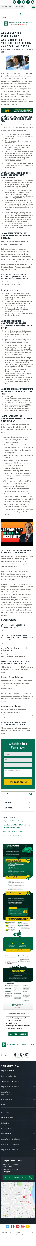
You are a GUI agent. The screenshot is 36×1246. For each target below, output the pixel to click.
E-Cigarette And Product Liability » (13, 821)
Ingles (6, 1055)
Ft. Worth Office (6, 1134)
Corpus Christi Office (7, 1071)
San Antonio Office (7, 1118)
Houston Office (5, 1128)
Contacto (19, 7)
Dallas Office (5, 1123)
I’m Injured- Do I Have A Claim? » (13, 836)
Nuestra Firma (7, 7)
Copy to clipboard (18, 1034)
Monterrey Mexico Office (8, 1076)
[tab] (18, 802)
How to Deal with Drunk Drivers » (13, 832)
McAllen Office (5, 1105)
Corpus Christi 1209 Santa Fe (10, 1087)
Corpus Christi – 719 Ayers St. (10, 1144)
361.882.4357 (21, 1054)
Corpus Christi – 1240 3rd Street (11, 1139)
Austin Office (5, 1112)
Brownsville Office (6, 1099)
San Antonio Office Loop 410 (10, 1081)
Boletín (17, 13)
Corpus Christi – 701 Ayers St (10, 1150)
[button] (18, 802)
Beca (10, 13)
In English (24, 13)
